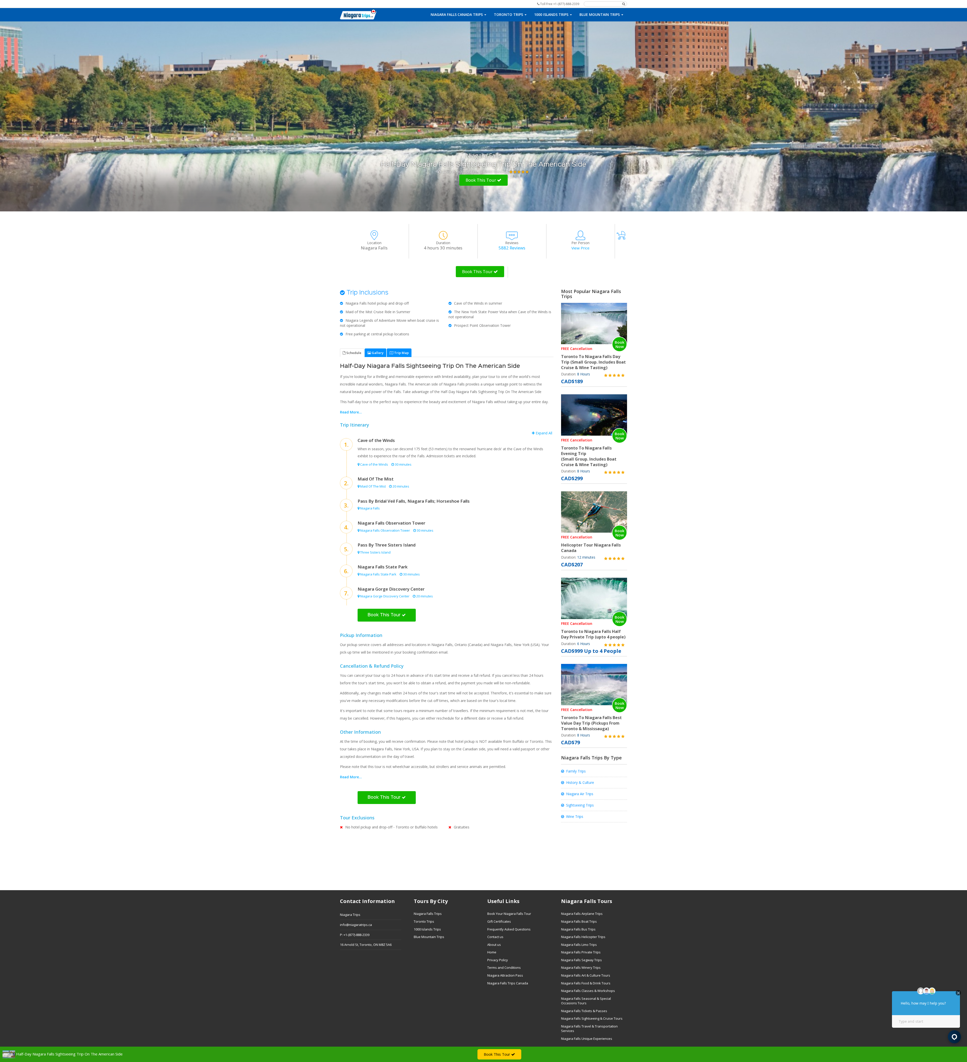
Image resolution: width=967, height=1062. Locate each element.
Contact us (495, 937)
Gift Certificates (499, 921)
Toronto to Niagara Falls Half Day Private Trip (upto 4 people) (593, 634)
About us (494, 944)
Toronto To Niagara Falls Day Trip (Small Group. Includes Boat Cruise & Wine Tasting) (593, 362)
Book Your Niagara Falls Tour (509, 913)
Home (491, 952)
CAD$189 (572, 381)
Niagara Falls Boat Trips (579, 921)
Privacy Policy (497, 960)
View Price (580, 247)
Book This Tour (481, 180)
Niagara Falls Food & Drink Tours (585, 983)
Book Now (619, 344)
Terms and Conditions (504, 967)
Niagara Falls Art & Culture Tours (585, 975)
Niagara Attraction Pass (505, 975)
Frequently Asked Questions (509, 929)
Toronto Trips (424, 921)
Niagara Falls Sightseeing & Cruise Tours (592, 1018)
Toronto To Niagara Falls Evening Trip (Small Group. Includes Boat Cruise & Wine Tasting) (588, 456)
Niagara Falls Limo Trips (579, 944)
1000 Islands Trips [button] (551, 14)
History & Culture (580, 782)
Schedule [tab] (353, 352)
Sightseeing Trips (580, 805)
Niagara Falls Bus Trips (578, 929)
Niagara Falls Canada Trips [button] (457, 14)
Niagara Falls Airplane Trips (582, 913)
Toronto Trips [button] (509, 14)
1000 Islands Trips (427, 929)
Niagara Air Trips (579, 793)
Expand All (543, 433)
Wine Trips (574, 816)
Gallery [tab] (377, 352)
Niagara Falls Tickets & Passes (584, 1011)
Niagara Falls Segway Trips (581, 960)
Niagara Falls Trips (428, 913)
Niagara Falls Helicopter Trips (583, 937)
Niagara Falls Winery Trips (581, 967)
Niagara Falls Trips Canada (507, 983)
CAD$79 (570, 742)
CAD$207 (572, 564)
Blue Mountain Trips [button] (600, 14)
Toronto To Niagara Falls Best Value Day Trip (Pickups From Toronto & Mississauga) (591, 723)
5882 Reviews (495, 172)
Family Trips (576, 771)
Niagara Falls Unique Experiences (586, 1038)
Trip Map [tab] (401, 352)
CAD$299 (572, 478)
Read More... (351, 412)
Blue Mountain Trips (429, 937)
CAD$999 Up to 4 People (591, 651)
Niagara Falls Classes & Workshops (588, 990)
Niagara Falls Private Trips (581, 952)
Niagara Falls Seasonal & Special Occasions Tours (586, 1001)
